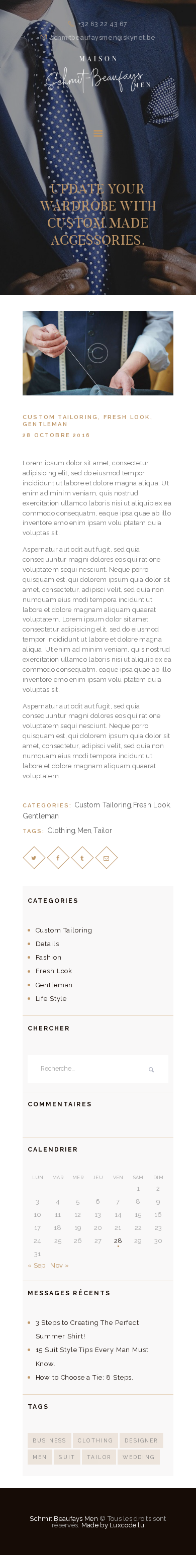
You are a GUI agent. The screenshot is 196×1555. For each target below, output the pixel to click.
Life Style (51, 998)
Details (47, 944)
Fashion (49, 957)
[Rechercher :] (98, 1069)
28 (118, 1241)
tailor (102, 830)
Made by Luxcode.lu (112, 1525)
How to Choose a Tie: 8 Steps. (85, 1377)
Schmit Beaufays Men (63, 1518)
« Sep (37, 1265)
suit (67, 1457)
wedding (139, 1457)
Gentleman (45, 424)
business (49, 1440)
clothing (61, 830)
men (84, 830)
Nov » (59, 1265)
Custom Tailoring (60, 417)
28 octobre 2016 (56, 435)
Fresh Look (127, 417)
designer (141, 1440)
